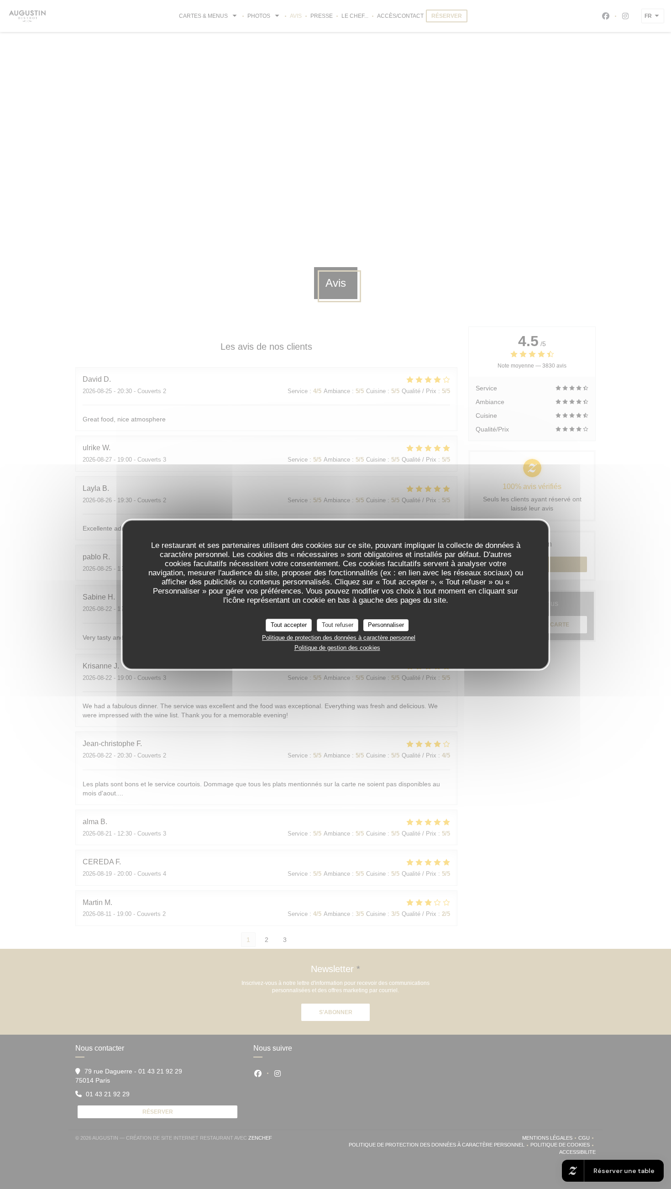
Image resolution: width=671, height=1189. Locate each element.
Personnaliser (386, 624)
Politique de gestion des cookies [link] (337, 647)
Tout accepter (289, 624)
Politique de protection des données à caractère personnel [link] (338, 637)
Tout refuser (337, 624)
